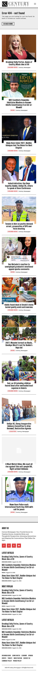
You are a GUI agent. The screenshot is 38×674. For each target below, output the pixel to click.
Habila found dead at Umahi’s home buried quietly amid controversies (19, 306)
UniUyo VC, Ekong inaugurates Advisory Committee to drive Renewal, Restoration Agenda (19, 426)
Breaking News (12, 67)
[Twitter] (14, 546)
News (12, 110)
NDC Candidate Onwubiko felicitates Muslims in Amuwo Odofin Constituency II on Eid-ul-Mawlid (19, 104)
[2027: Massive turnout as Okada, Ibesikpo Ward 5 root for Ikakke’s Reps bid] (19, 329)
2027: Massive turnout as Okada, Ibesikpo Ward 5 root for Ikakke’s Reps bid (19, 345)
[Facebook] (4, 546)
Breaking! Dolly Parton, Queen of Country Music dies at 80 (19, 63)
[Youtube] (19, 546)
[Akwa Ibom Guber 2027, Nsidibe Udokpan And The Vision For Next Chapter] (19, 129)
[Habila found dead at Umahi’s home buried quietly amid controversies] (19, 291)
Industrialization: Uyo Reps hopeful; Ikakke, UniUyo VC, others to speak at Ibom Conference (19, 185)
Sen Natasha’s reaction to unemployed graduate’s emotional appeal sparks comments (19, 266)
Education (13, 431)
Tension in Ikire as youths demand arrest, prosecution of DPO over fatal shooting (19, 226)
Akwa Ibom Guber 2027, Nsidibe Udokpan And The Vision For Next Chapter (19, 145)
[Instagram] (9, 546)
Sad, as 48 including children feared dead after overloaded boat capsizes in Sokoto (19, 385)
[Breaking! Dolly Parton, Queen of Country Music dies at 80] (19, 48)
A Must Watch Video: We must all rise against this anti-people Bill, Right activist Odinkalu (18, 466)
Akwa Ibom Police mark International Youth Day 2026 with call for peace (19, 507)
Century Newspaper (24, 67)
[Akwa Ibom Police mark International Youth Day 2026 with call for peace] (19, 491)
